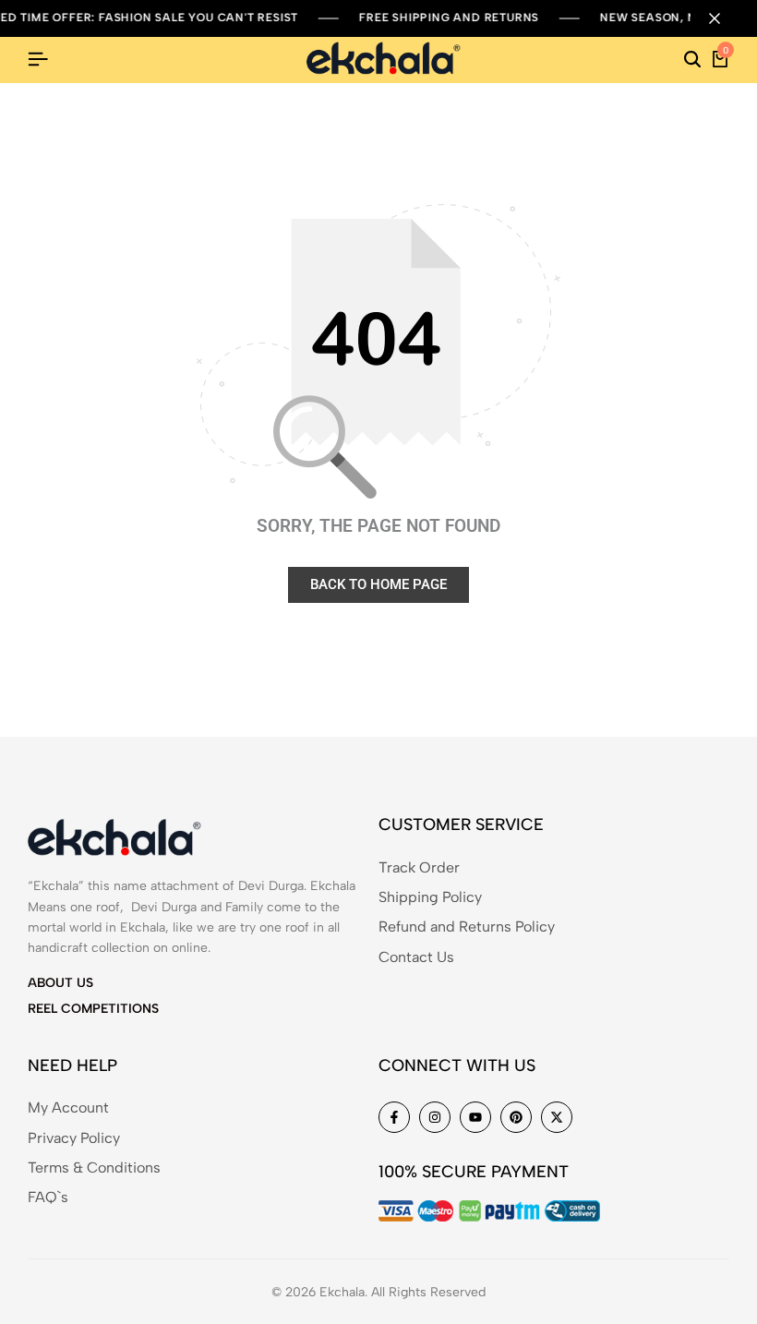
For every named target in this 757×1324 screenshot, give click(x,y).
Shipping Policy (430, 897)
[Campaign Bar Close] (724, 18)
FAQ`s (48, 1197)
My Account (68, 1107)
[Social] (394, 1117)
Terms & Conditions (94, 1167)
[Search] (692, 60)
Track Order (419, 867)
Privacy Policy (74, 1138)
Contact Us (416, 957)
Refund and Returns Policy (466, 926)
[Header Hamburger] (38, 59)
